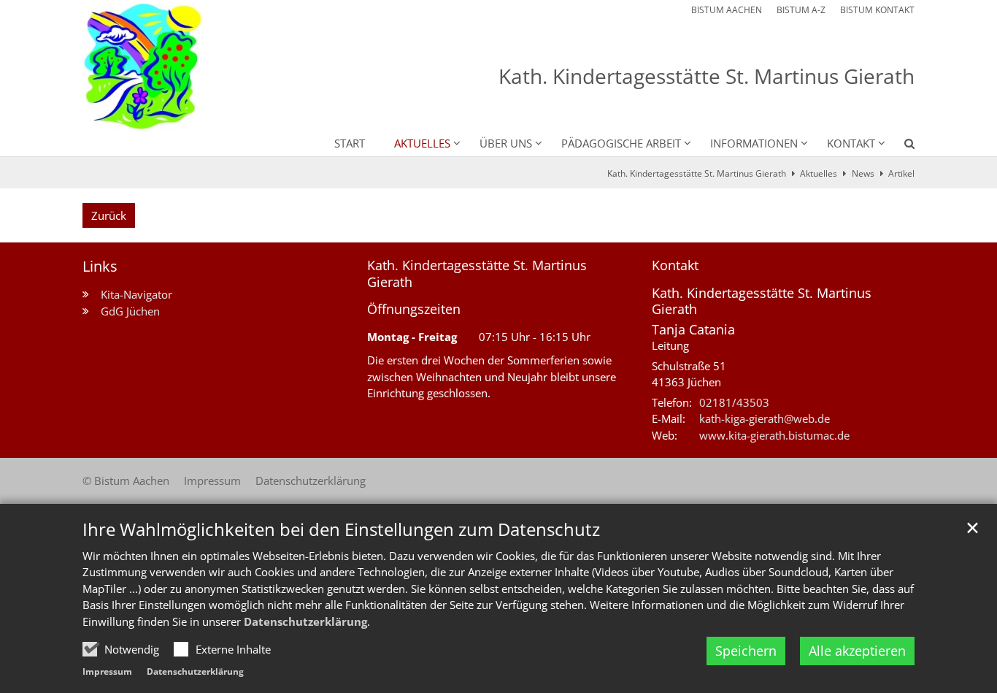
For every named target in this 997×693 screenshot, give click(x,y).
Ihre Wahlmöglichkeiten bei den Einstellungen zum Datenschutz (341, 529)
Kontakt (675, 265)
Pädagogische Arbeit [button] (621, 143)
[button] (900, 146)
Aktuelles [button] (422, 143)
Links (100, 266)
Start (349, 143)
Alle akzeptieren (857, 650)
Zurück (108, 215)
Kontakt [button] (851, 143)
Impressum (107, 671)
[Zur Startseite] (142, 68)
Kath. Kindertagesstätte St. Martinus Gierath (696, 173)
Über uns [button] (506, 143)
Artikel (901, 173)
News (863, 173)
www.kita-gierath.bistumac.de (774, 435)
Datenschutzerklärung (305, 621)
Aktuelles (818, 173)
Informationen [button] (754, 143)
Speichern (746, 650)
